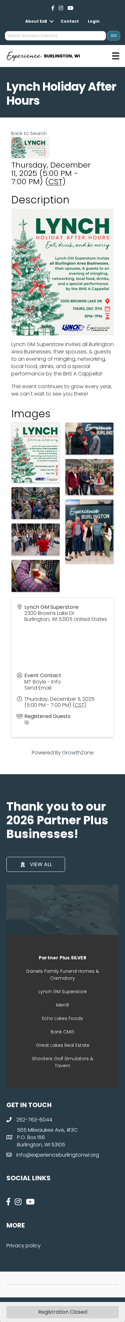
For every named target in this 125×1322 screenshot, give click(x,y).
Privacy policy (23, 1245)
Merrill (62, 1005)
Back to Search (29, 133)
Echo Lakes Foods (62, 1018)
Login (94, 21)
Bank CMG (62, 1032)
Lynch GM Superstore (62, 991)
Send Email (37, 687)
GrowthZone (78, 752)
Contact (70, 21)
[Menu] (115, 56)
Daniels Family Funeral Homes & (62, 971)
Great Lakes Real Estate (62, 1045)
